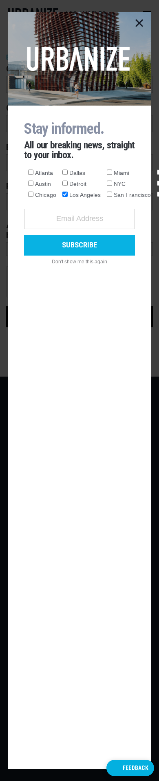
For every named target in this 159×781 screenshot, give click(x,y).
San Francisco (132, 195)
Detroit (77, 184)
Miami (121, 173)
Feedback (135, 768)
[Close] (139, 23)
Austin (43, 184)
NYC (120, 184)
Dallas (77, 173)
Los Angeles (85, 195)
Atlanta (44, 173)
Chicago (45, 195)
